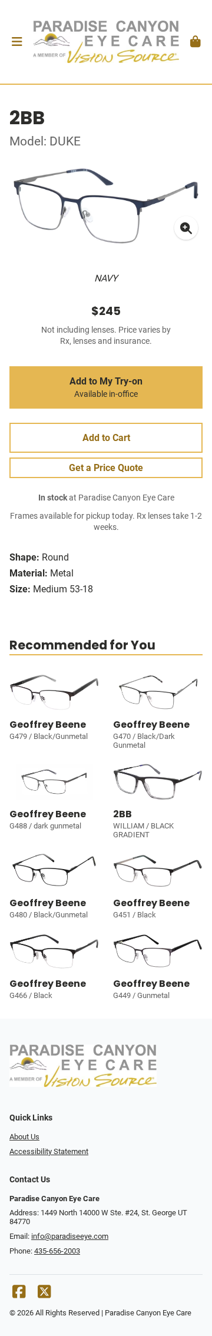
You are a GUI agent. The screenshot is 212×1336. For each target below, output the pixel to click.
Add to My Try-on (106, 387)
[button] (17, 42)
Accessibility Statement (48, 1151)
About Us (24, 1136)
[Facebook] (18, 1294)
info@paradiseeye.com (69, 1236)
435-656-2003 (57, 1251)
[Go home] (106, 42)
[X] (44, 1294)
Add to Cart (106, 437)
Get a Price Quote (106, 467)
